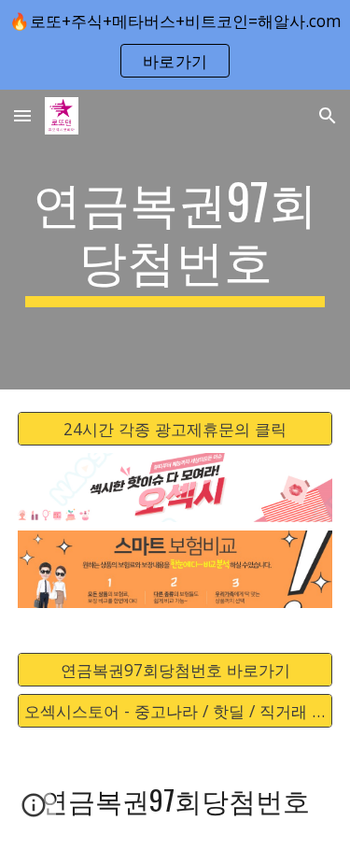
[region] (175, 45)
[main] (175, 239)
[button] (22, 115)
